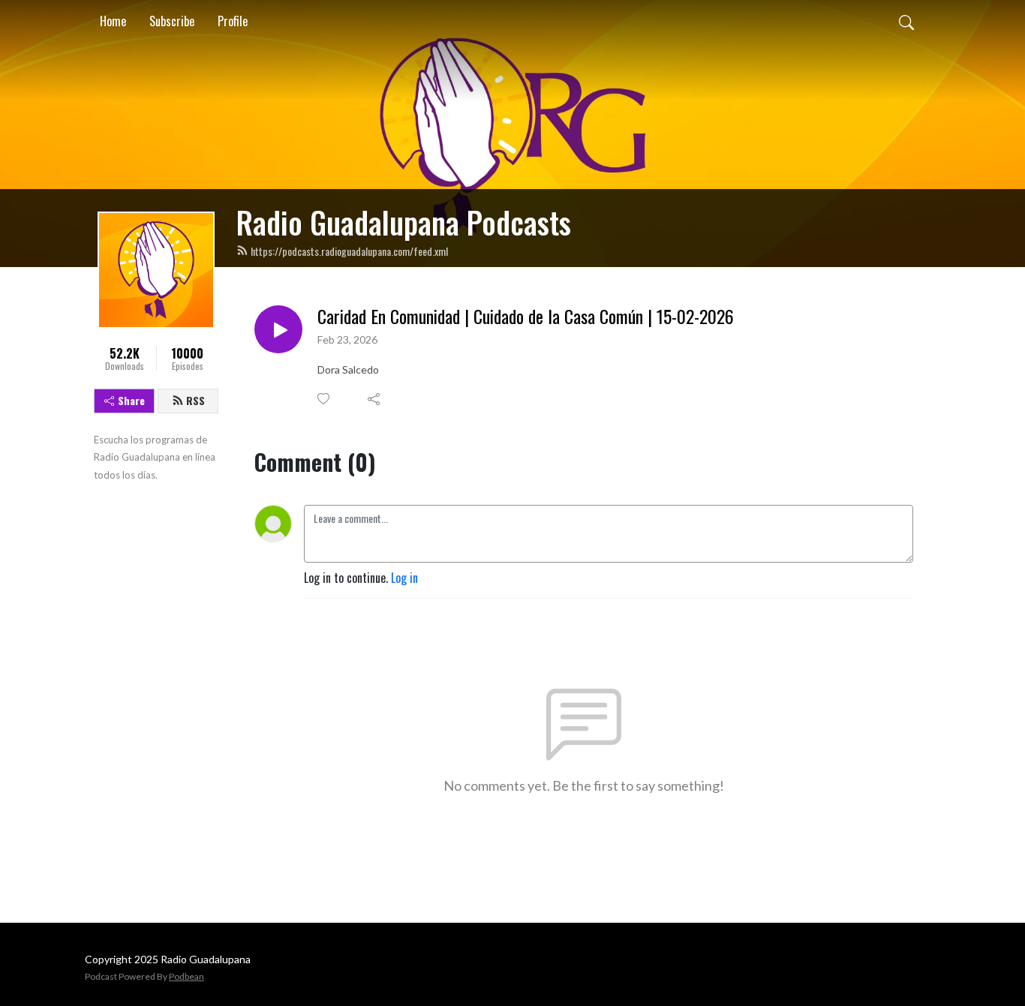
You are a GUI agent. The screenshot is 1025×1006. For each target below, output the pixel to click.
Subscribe (171, 21)
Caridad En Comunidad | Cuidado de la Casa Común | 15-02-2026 (525, 316)
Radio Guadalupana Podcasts (403, 222)
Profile (233, 21)
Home (113, 21)
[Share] (374, 399)
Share (131, 400)
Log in (404, 578)
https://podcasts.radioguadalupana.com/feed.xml (349, 251)
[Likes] (324, 399)
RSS (195, 400)
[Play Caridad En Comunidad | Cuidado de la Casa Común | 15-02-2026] (278, 329)
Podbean (186, 976)
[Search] (906, 21)
